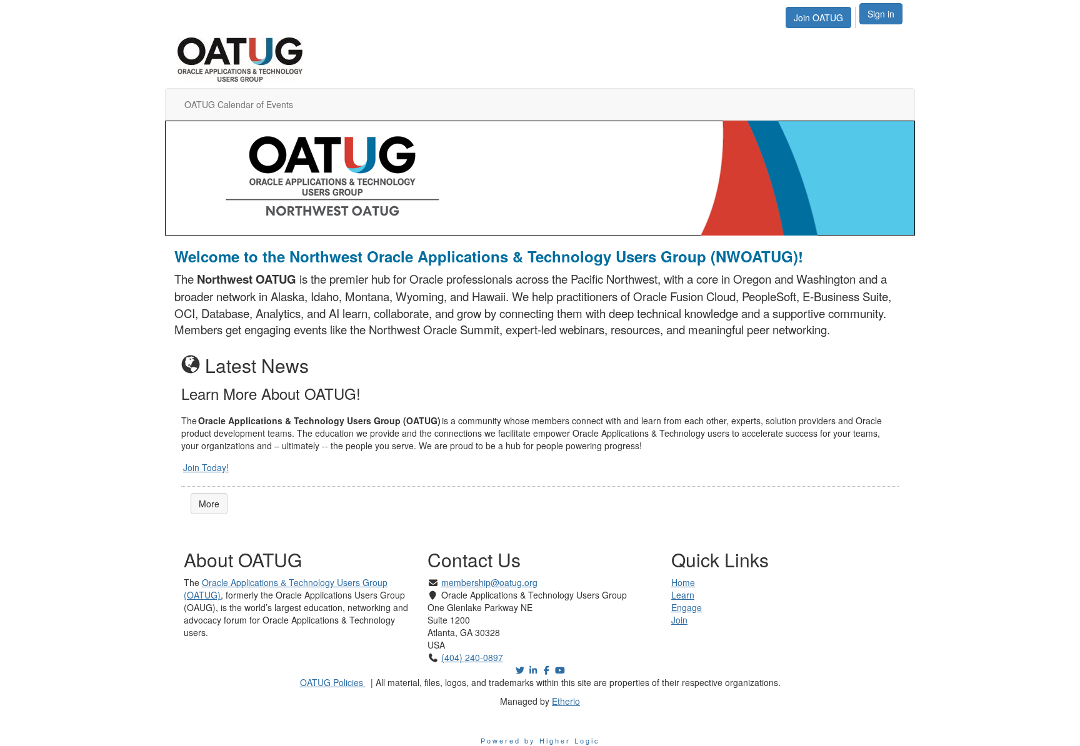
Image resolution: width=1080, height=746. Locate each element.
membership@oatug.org (489, 582)
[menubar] (821, 15)
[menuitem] (821, 15)
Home (683, 582)
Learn (682, 595)
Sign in (881, 13)
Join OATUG (818, 17)
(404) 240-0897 (472, 657)
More (209, 503)
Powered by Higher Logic (540, 740)
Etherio (566, 701)
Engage (686, 607)
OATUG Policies (333, 682)
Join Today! (206, 467)
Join (679, 620)
